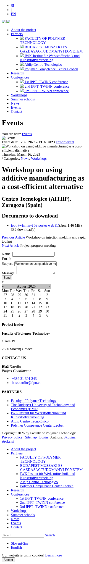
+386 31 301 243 (24, 378)
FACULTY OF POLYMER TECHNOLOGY (40, 459)
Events (16, 107)
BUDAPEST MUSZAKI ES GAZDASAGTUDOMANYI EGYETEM (51, 468)
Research (17, 73)
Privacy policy (12, 437)
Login (43, 437)
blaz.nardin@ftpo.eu (26, 383)
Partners (17, 34)
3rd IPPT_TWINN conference (42, 507)
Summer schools (23, 99)
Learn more (53, 555)
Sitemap (31, 437)
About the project (23, 30)
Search (50, 535)
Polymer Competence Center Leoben (37, 425)
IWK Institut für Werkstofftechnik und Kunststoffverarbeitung (38, 415)
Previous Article (13, 237)
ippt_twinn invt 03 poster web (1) (35, 225)
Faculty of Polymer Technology (34, 401)
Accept (8, 559)
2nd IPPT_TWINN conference (42, 502)
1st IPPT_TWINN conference (41, 498)
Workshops (19, 95)
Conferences (20, 77)
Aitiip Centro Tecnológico (30, 421)
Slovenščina (19, 543)
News (15, 103)
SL (13, 6)
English (16, 547)
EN (13, 14)
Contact (16, 111)
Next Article (10, 245)
